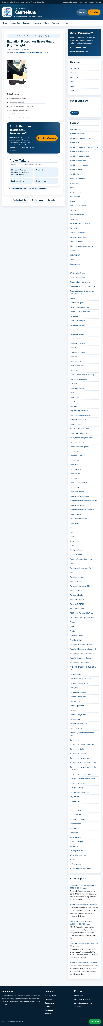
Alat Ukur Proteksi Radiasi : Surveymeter (84, 963)
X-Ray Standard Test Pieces (80, 869)
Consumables (75, 264)
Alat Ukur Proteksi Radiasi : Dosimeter (83, 904)
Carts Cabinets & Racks (78, 237)
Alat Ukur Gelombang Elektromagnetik (84, 147)
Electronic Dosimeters (78, 343)
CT (71, 268)
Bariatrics (73, 210)
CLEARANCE (75, 255)
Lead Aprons (74, 460)
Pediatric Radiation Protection (81, 559)
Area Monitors (75, 197)
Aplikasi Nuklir (75, 183)
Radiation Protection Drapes (80, 658)
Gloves (72, 393)
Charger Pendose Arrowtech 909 (82, 246)
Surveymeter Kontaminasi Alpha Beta (83, 762)
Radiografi (74, 688)
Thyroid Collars (75, 801)
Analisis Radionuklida (77, 179)
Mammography (75, 514)
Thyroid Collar (75, 797)
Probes (72, 622)
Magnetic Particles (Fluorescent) (82, 510)
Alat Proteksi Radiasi (21, 52)
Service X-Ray (75, 719)
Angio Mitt (40, 170)
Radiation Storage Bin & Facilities (82, 679)
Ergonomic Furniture (77, 352)
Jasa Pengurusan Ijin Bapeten (80, 429)
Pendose (73, 572)
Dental (72, 298)
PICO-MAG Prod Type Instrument (82, 617)
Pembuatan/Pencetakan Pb (80, 568)
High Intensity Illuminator (79, 411)
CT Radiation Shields (77, 273)
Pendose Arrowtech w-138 (80, 586)
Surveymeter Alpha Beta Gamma (82, 744)
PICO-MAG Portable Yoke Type (81, 613)
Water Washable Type (78, 855)
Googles (73, 402)
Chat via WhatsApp (78, 47)
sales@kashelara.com (70, 2)
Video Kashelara (76, 837)
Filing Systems (75, 361)
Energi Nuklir (74, 348)
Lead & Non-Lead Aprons (79, 447)
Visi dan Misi (74, 846)
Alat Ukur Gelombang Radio (80, 156)
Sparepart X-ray (76, 728)
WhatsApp (97, 2)
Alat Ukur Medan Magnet (79, 165)
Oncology (73, 536)
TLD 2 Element (75, 810)
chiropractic (74, 250)
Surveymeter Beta (77, 749)
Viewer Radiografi (76, 842)
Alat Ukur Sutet (75, 174)
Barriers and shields (77, 215)
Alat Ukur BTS (75, 143)
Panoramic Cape (76, 550)
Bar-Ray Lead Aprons (78, 206)
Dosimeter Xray (75, 339)
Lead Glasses (75, 474)
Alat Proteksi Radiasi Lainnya (80, 138)
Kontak (82, 12)
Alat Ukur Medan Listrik (78, 161)
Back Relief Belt (17, 181)
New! (72, 532)
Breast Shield (41, 181)
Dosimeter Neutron (77, 334)
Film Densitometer (76, 366)
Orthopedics (74, 541)
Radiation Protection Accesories (82, 653)
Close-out (74, 259)
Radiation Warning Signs (79, 683)
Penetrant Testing (76, 595)
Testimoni (56, 23)
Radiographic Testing (78, 692)
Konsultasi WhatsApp (47, 138)
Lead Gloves (74, 478)
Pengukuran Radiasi (77, 599)
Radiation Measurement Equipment (83, 649)
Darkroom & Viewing (77, 277)
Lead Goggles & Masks (78, 483)
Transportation (75, 824)
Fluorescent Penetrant (78, 379)
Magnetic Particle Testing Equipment (83, 501)
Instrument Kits (75, 424)
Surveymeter (75, 740)
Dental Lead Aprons (77, 303)
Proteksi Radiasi (76, 640)
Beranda (51, 200)
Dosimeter (74, 316)
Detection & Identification (79, 307)
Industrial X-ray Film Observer (80, 415)
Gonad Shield (75, 397)
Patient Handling (76, 554)
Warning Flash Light (77, 851)
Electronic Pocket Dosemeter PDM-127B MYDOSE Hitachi (20, 172)
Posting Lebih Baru (20, 200)
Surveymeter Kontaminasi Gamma (82, 779)
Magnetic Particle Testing (79, 496)
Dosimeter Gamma (77, 330)
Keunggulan (36, 23)
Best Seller (74, 219)
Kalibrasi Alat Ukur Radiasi (79, 433)
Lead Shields (74, 487)
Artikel (72, 201)
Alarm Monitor (75, 129)
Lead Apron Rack (76, 456)
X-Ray (72, 860)
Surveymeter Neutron (78, 783)
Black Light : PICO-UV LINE (80, 223)
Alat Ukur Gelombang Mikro (80, 152)
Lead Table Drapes (77, 492)
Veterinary (74, 833)
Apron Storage (75, 192)
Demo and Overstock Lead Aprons (82, 286)
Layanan (26, 23)
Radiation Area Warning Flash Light (82, 644)
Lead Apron (74, 451)
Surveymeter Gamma (78, 753)
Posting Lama (37, 200)
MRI (71, 527)
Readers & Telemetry (77, 697)
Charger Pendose (76, 241)
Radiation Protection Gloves (80, 662)
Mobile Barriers (75, 523)
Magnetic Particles (77, 505)
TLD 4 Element (75, 815)
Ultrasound (74, 828)
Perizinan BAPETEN (77, 604)
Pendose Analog (76, 581)
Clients (46, 23)
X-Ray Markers (75, 864)
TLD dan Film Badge (77, 819)
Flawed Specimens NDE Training (82, 375)
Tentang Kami (15, 23)
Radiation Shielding (77, 674)
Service (73, 710)
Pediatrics (73, 563)
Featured (73, 357)
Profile (72, 631)
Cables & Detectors (77, 232)
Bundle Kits (74, 228)
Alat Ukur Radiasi (76, 170)
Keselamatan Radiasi (77, 442)
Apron (72, 188)
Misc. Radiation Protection (79, 518)
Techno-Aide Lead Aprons (38, 52)
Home (5, 23)
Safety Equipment (77, 706)
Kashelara (25, 12)
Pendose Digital (76, 590)
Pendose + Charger (77, 577)
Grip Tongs (74, 406)
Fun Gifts (73, 384)
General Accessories (77, 388)
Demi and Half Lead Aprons (80, 282)
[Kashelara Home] (7, 12)
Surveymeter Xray (76, 788)
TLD (71, 806)
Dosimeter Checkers (77, 325)
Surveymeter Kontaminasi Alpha (81, 758)
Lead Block (74, 465)
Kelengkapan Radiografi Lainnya (82, 438)
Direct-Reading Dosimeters (80, 312)
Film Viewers (74, 370)
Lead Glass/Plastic (77, 469)
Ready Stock (75, 701)
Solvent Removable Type (79, 724)
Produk (72, 626)
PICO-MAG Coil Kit (77, 608)
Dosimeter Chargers (77, 321)
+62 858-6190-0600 (86, 2)
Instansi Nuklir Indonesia (78, 420)
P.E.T (72, 545)
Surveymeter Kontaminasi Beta (81, 774)
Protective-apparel (77, 635)
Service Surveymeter (77, 715)
